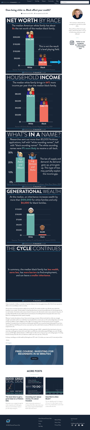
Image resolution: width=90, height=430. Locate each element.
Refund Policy (58, 420)
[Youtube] (82, 425)
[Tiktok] (75, 425)
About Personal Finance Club (45, 418)
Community (51, 1)
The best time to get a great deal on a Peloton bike (14, 399)
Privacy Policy (58, 425)
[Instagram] (72, 425)
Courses (29, 1)
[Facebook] (79, 425)
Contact (40, 421)
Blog (57, 1)
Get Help (37, 1)
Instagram (9, 343)
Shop (40, 424)
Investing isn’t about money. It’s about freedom (33, 399)
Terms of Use (57, 422)
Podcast (43, 1)
